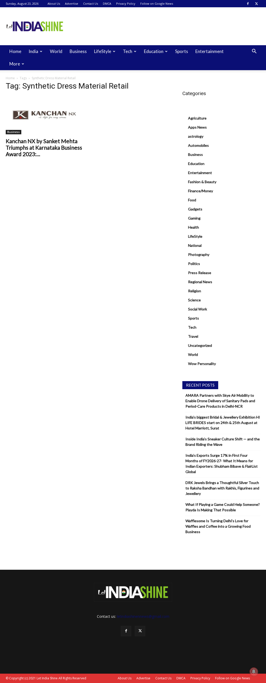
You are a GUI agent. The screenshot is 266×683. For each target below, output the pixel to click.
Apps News (197, 127)
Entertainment (209, 51)
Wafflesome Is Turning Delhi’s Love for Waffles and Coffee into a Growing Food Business (218, 526)
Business (78, 51)
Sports (181, 51)
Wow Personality (202, 363)
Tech (127, 51)
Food (192, 200)
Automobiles (198, 145)
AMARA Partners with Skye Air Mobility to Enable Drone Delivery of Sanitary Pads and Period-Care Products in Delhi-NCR (220, 400)
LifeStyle (102, 51)
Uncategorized (200, 345)
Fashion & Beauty (202, 182)
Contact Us (90, 3)
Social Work (197, 309)
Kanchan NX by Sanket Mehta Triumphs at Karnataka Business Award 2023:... (44, 147)
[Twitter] (256, 3)
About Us (54, 3)
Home (15, 51)
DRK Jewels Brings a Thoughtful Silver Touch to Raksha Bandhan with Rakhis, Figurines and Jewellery (222, 488)
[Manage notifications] (254, 671)
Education (153, 51)
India (33, 51)
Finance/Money (200, 191)
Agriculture (197, 118)
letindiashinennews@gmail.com (143, 616)
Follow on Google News (156, 3)
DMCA (107, 3)
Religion (194, 291)
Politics (194, 263)
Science (194, 300)
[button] (254, 51)
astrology (195, 136)
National (195, 245)
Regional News (200, 282)
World (56, 51)
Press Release (199, 272)
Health (193, 227)
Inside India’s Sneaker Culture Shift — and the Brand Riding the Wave (222, 442)
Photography (198, 254)
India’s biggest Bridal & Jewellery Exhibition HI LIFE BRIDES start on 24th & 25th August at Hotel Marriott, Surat (222, 422)
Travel (193, 336)
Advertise (71, 3)
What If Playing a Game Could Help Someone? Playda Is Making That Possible (222, 507)
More (14, 64)
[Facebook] (248, 3)
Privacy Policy (125, 3)
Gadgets (195, 209)
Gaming (194, 218)
